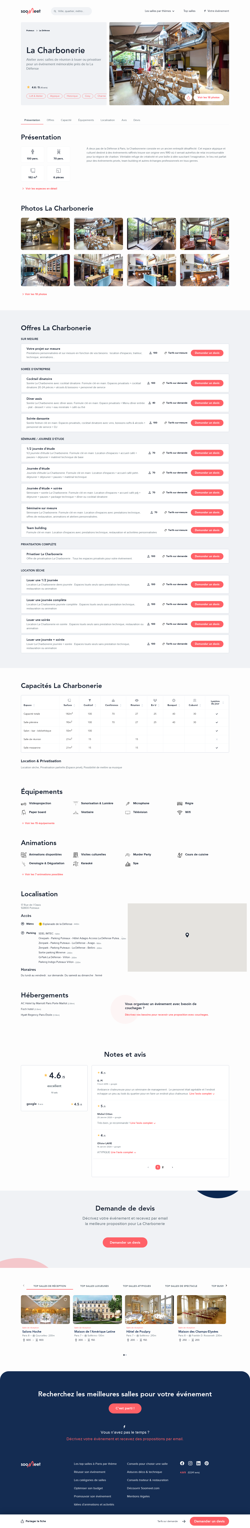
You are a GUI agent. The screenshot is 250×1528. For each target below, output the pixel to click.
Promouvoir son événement (92, 1496)
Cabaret (193, 705)
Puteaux (30, 30)
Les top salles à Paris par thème (95, 1463)
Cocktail (88, 705)
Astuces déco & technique (144, 1472)
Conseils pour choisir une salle (147, 1463)
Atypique (55, 96)
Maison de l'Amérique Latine (94, 1331)
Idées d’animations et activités (94, 1504)
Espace (28, 705)
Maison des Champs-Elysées (198, 1331)
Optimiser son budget (88, 1488)
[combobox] (72, 11)
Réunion (135, 705)
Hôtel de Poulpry (138, 1331)
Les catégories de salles (90, 1480)
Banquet (172, 705)
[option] (45, 1309)
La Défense (44, 30)
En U (153, 705)
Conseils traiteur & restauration (147, 1480)
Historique (72, 96)
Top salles (189, 11)
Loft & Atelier (36, 96)
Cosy (87, 96)
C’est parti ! (125, 1408)
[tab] (49, 1285)
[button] (187, 935)
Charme (102, 96)
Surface (68, 705)
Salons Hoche (31, 1331)
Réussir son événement (89, 1472)
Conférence (111, 705)
